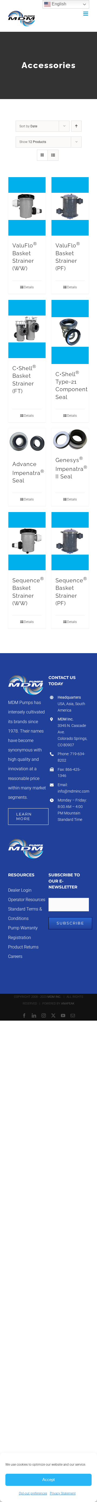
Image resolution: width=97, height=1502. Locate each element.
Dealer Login (20, 890)
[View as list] (53, 155)
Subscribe (70, 923)
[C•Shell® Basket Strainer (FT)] (27, 329)
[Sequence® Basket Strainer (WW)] (27, 541)
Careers (15, 956)
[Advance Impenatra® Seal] (27, 441)
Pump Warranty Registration (23, 933)
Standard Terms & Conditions (25, 914)
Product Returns (23, 947)
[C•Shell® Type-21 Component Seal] (70, 332)
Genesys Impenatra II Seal (71, 468)
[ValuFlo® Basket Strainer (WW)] (27, 206)
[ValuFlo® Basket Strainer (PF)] (70, 206)
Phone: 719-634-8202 (71, 757)
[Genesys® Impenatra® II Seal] (70, 439)
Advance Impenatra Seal (28, 472)
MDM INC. (54, 997)
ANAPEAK (67, 1003)
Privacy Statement (63, 1493)
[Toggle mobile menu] (86, 13)
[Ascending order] (76, 126)
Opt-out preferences (33, 1493)
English (58, 4)
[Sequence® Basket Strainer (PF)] (70, 541)
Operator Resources (26, 899)
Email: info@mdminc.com (73, 788)
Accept (48, 1479)
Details (29, 287)
